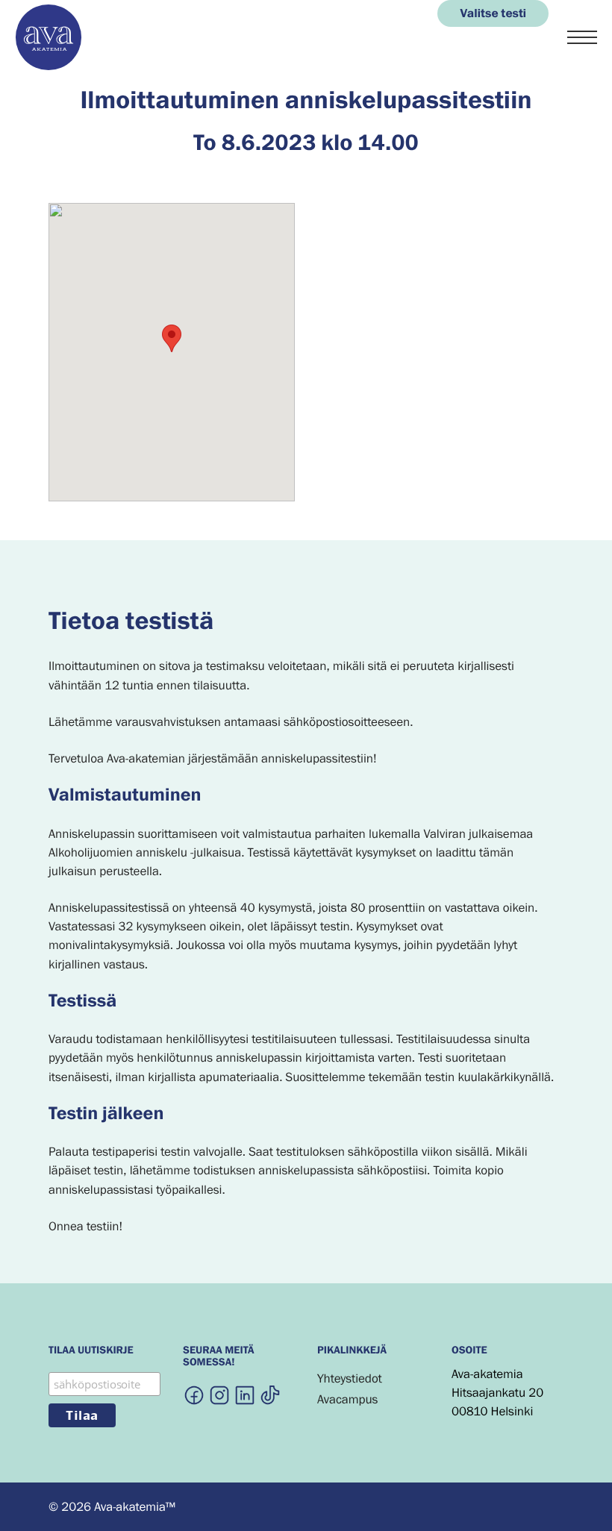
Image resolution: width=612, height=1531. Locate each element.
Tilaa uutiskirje (91, 1351)
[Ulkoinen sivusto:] (194, 1394)
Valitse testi (493, 13)
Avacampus (347, 1398)
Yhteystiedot (349, 1378)
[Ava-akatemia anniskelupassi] (48, 66)
